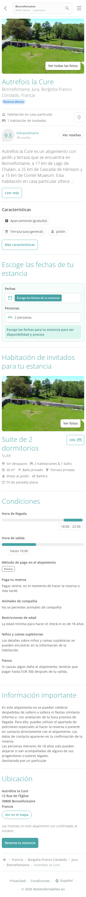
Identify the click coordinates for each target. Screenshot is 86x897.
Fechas (10, 288)
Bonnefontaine (16, 89)
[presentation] (43, 298)
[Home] (4, 859)
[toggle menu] (79, 8)
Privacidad (18, 881)
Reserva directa (13, 102)
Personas (12, 308)
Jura (35, 89)
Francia (28, 95)
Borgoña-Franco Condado (47, 859)
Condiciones (40, 881)
